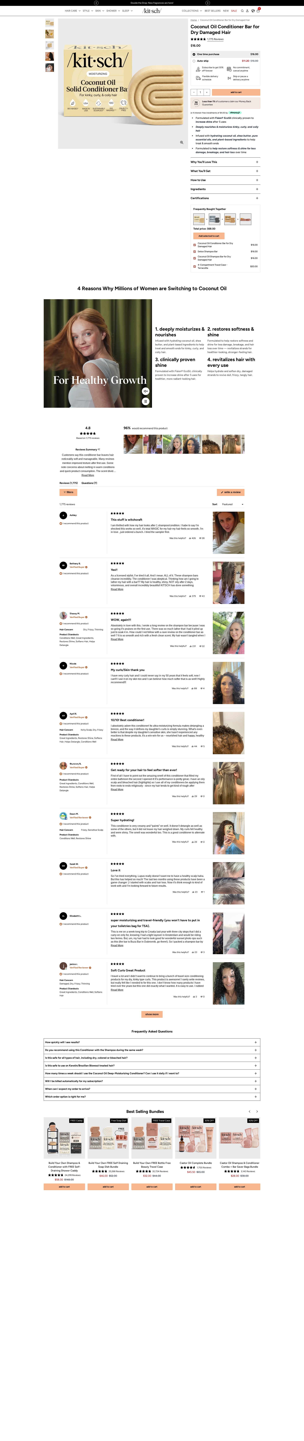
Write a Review (234, 493)
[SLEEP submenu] (132, 10)
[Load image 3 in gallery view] (50, 45)
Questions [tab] (89, 483)
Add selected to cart (209, 236)
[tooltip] (99, 449)
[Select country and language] (253, 10)
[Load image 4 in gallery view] (50, 56)
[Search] (242, 10)
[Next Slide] (241, 444)
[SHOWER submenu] (119, 10)
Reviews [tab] (69, 483)
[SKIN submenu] (103, 10)
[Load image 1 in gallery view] (50, 23)
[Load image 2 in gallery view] (50, 34)
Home (194, 20)
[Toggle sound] (145, 391)
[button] (207, 39)
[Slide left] (96, 3)
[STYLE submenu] (92, 10)
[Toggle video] (145, 401)
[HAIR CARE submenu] (80, 10)
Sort (215, 504)
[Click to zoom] (182, 142)
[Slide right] (208, 3)
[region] (152, 3)
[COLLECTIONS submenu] (201, 10)
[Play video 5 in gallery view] (50, 67)
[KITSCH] (152, 11)
